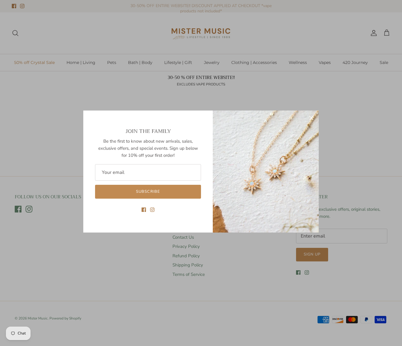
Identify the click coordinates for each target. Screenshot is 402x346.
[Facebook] (144, 209)
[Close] (311, 117)
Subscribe (148, 191)
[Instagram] (152, 209)
